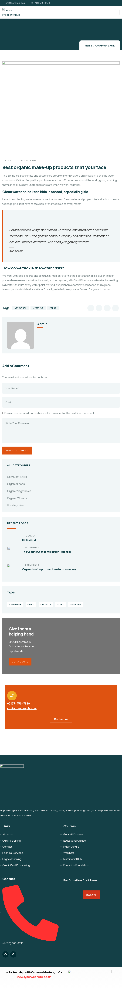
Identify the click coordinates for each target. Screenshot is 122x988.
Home (88, 45)
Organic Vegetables (19, 491)
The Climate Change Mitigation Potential (46, 551)
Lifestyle (38, 308)
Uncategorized (16, 505)
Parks (53, 308)
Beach (30, 604)
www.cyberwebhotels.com (34, 977)
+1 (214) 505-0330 (40, 2)
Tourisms (75, 604)
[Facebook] (5, 954)
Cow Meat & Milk (105, 45)
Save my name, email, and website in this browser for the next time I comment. (50, 413)
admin (8, 160)
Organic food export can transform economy (49, 569)
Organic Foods (16, 484)
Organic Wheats (17, 498)
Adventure (20, 308)
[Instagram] (13, 954)
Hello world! (29, 540)
